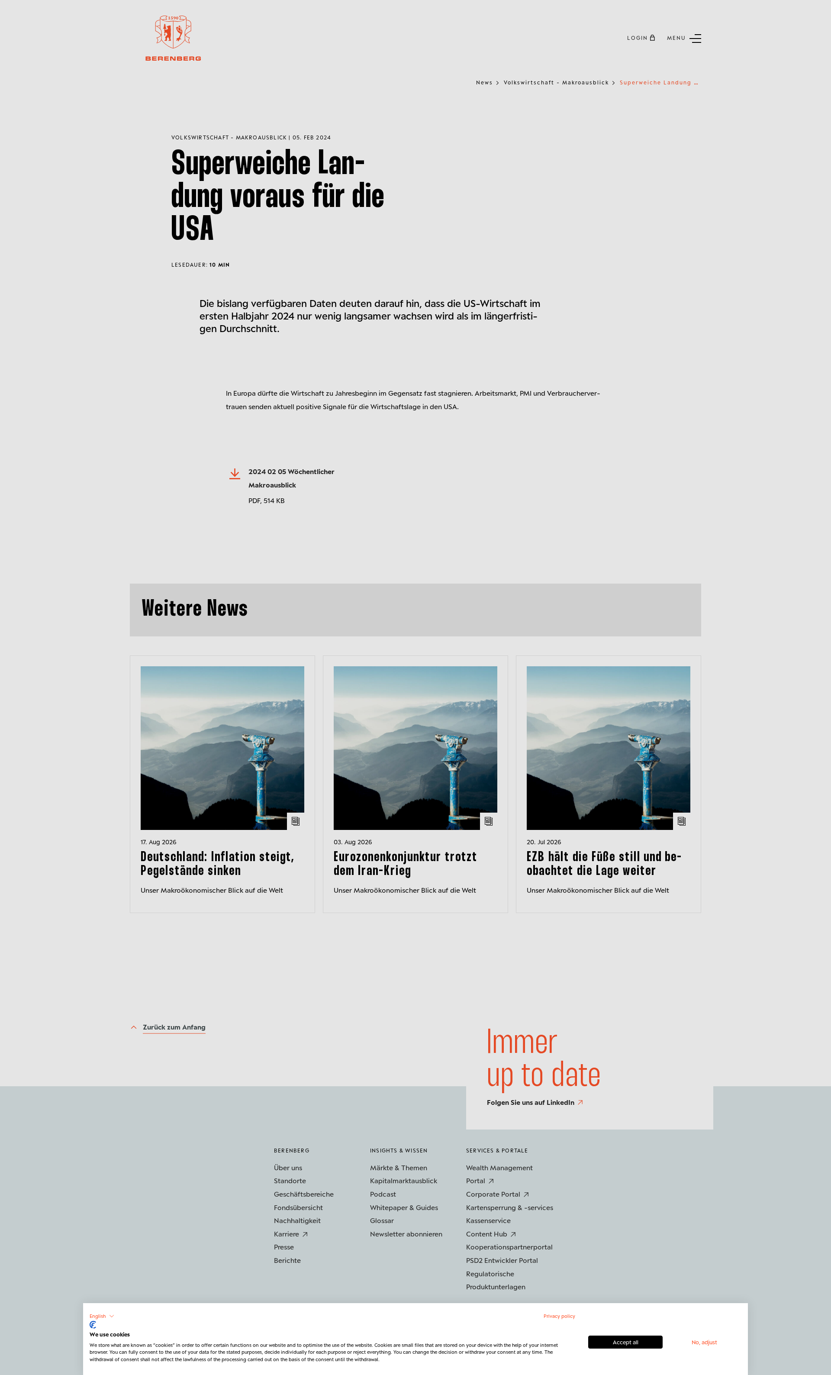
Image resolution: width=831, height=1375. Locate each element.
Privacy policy (559, 1316)
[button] (102, 1316)
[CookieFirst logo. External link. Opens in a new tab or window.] (93, 1325)
